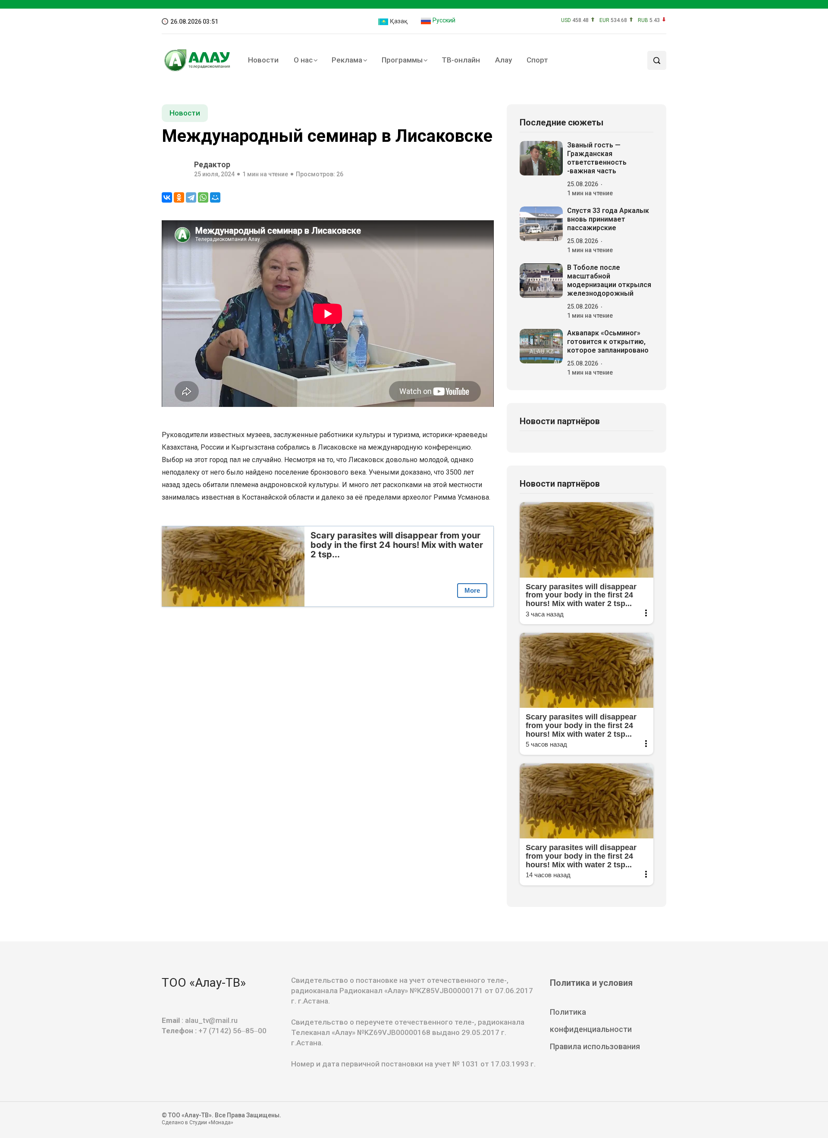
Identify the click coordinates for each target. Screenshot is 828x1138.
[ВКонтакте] (167, 197)
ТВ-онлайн (461, 60)
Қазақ (398, 21)
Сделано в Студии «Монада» (197, 1122)
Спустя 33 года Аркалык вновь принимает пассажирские (608, 219)
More (472, 590)
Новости (263, 60)
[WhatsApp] (203, 197)
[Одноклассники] (179, 197)
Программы (402, 60)
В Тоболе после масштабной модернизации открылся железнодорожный (609, 280)
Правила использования (595, 1046)
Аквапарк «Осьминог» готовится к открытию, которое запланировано (608, 341)
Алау (503, 60)
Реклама (347, 60)
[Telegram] (191, 197)
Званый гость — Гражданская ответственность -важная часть (597, 158)
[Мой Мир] (215, 197)
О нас (303, 60)
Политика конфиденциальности (591, 1020)
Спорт (537, 60)
